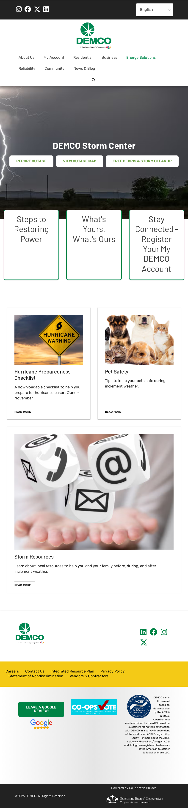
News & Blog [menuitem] (84, 69)
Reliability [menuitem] (25, 70)
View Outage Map (79, 161)
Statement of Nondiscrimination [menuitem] (35, 676)
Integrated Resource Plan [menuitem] (72, 671)
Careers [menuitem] (12, 671)
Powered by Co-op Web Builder (133, 788)
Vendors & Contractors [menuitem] (89, 676)
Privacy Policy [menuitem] (113, 671)
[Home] (94, 36)
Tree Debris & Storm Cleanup (142, 161)
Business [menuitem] (107, 59)
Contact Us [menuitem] (34, 671)
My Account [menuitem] (52, 59)
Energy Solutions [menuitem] (139, 59)
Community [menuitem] (52, 70)
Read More (22, 412)
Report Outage (31, 161)
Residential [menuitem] (81, 59)
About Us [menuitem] (24, 59)
